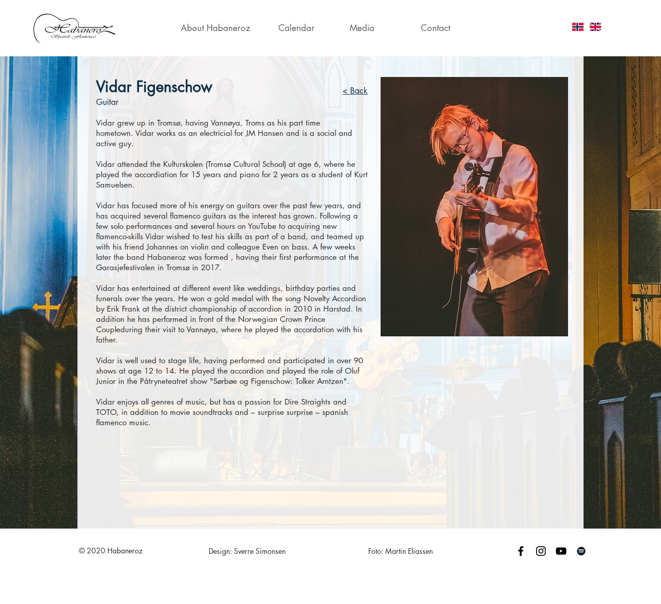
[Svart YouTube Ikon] (561, 551)
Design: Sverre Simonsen (247, 551)
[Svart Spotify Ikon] (581, 551)
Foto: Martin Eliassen (400, 551)
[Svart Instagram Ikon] (540, 551)
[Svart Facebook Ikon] (520, 551)
